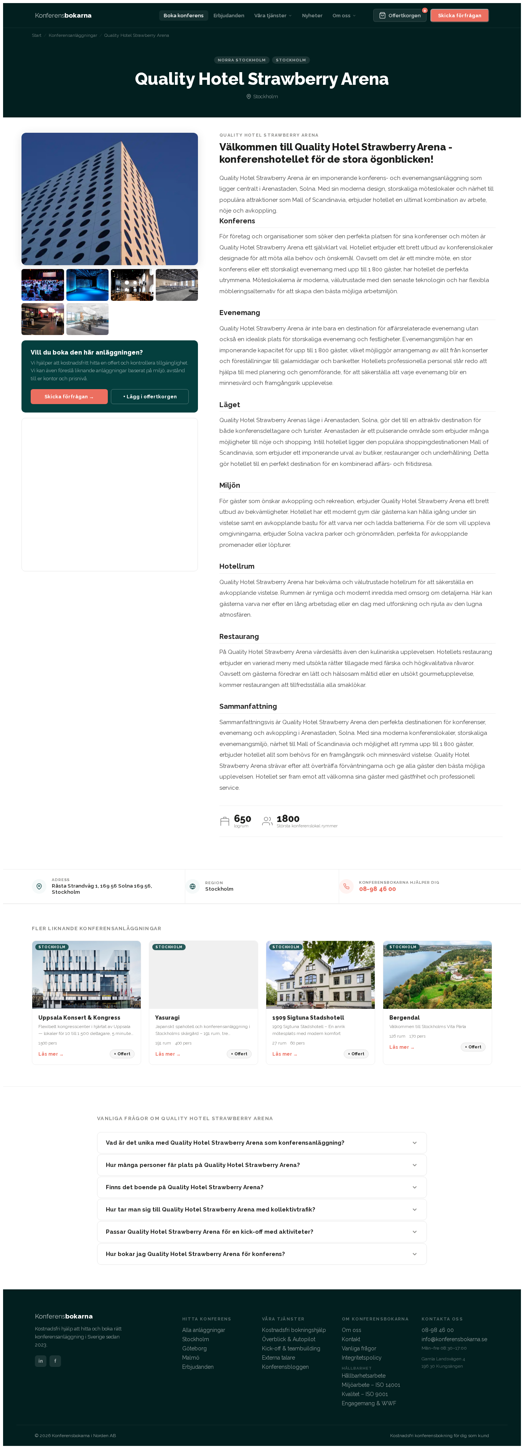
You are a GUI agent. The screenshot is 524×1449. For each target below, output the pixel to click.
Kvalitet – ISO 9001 (365, 1394)
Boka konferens (184, 15)
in (40, 1361)
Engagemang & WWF (369, 1403)
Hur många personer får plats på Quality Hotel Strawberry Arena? (203, 1165)
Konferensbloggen (285, 1367)
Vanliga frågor (359, 1348)
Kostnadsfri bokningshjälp (294, 1330)
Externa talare (278, 1358)
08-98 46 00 (377, 889)
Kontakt (351, 1339)
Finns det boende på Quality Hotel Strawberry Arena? (185, 1187)
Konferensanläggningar (73, 35)
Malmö (190, 1358)
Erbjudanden (229, 15)
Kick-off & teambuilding (291, 1348)
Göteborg (194, 1348)
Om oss (342, 15)
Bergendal (404, 1018)
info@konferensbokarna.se (454, 1339)
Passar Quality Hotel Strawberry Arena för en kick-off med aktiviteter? (209, 1231)
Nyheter (312, 15)
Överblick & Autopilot (288, 1339)
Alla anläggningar (203, 1330)
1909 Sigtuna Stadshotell (308, 1018)
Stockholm (219, 889)
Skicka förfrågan (459, 15)
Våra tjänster (270, 15)
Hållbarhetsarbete (364, 1376)
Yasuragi (167, 1018)
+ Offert (122, 1053)
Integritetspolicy (362, 1358)
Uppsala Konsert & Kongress (79, 1018)
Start (36, 35)
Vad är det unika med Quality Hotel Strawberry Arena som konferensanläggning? (225, 1142)
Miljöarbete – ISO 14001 (371, 1385)
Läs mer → (51, 1054)
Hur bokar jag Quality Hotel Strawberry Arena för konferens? (195, 1254)
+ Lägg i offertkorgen (150, 396)
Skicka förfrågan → (69, 396)
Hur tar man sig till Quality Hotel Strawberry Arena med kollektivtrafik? (210, 1209)
